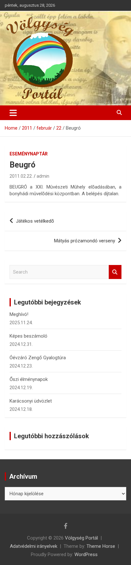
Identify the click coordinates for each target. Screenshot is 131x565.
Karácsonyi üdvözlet (31, 401)
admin (43, 176)
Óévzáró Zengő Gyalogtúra (38, 358)
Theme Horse (100, 546)
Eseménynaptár (29, 153)
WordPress (86, 554)
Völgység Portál (81, 538)
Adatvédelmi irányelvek (33, 546)
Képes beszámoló (28, 336)
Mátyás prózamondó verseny (84, 241)
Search (115, 272)
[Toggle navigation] (13, 112)
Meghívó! (19, 314)
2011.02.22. (21, 176)
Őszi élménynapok (29, 379)
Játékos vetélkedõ (35, 221)
